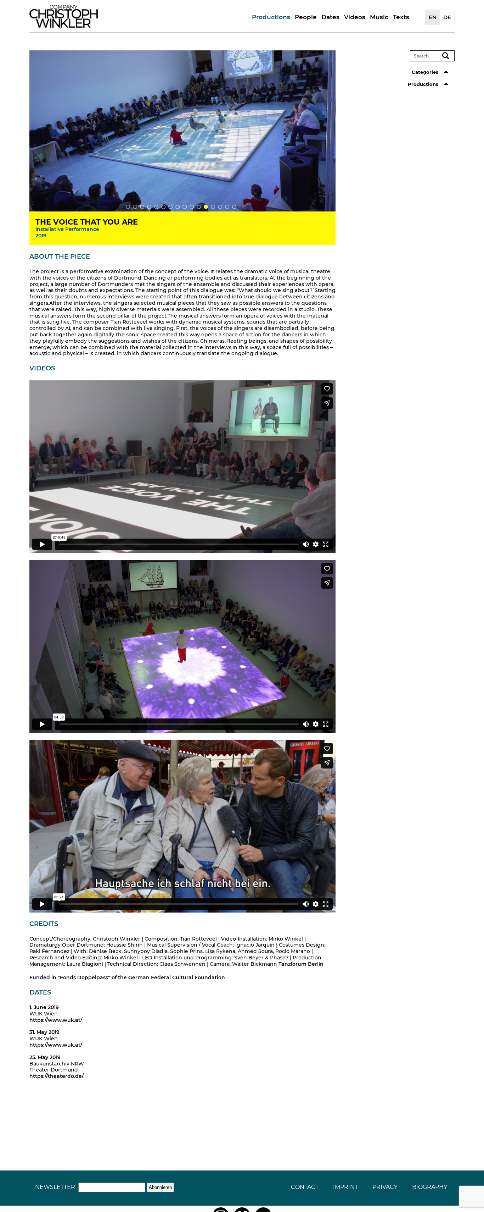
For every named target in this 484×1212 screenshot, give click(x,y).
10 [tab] (192, 207)
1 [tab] (128, 207)
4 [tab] (149, 207)
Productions (271, 17)
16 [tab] (234, 207)
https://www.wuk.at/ (55, 1020)
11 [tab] (199, 207)
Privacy (385, 1187)
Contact (305, 1187)
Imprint (345, 1187)
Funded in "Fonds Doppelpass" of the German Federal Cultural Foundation (127, 977)
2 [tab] (135, 207)
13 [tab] (213, 207)
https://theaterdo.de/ (56, 1076)
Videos (354, 17)
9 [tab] (184, 207)
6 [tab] (163, 207)
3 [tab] (142, 207)
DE (447, 17)
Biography (429, 1187)
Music (379, 17)
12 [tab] (206, 207)
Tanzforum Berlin (300, 964)
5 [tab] (156, 207)
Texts (401, 17)
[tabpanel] (182, 130)
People (306, 17)
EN (433, 17)
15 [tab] (227, 207)
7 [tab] (170, 207)
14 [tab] (220, 207)
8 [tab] (177, 207)
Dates (330, 17)
